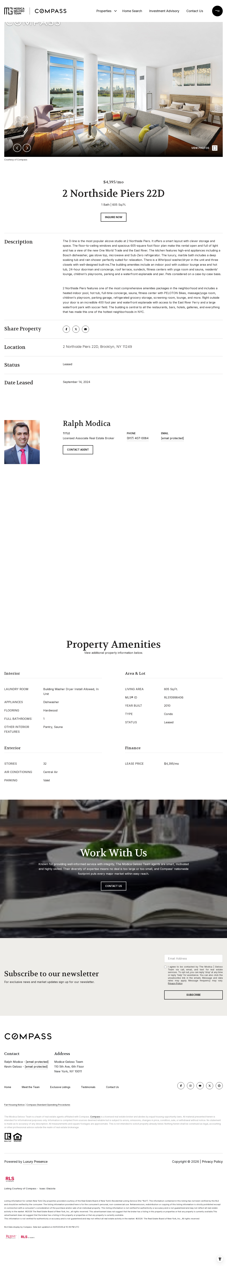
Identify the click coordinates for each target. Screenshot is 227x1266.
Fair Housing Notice (14, 1104)
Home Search (132, 11)
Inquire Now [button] (113, 217)
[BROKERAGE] (219, 1085)
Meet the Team (31, 1087)
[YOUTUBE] (200, 1085)
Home (7, 1087)
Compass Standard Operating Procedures (48, 1104)
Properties (103, 11)
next (27, 148)
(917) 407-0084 (138, 438)
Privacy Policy (175, 983)
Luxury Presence (35, 1161)
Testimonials (88, 1087)
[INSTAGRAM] (190, 1085)
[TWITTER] (209, 1085)
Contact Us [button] (113, 885)
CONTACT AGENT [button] (78, 449)
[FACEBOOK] (180, 1085)
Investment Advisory (164, 11)
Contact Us (112, 1087)
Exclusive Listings (60, 1087)
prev (17, 148)
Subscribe (193, 994)
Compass (95, 1116)
